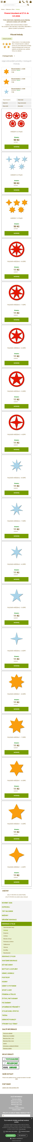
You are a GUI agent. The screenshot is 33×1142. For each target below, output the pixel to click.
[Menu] (1, 2)
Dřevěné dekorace (9, 920)
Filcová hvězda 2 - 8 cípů (16, 478)
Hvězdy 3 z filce (16, 132)
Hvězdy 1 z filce (16, 218)
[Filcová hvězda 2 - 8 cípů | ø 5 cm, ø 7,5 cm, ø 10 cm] (16, 465)
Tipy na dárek (7, 911)
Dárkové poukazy (9, 1020)
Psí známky (6, 1003)
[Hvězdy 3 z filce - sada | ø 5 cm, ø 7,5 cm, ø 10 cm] (16, 119)
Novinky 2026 (7, 903)
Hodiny (5, 982)
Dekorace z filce (8, 924)
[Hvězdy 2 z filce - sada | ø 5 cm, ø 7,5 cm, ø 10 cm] (16, 162)
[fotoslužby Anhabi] (10, 1069)
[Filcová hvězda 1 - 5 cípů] (6, 81)
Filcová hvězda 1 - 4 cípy (16, 867)
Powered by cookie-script (16, 1140)
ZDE (16, 1079)
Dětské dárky (7, 965)
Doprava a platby (7, 1048)
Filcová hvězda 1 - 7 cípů (16, 737)
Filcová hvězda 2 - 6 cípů (16, 564)
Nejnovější (5, 106)
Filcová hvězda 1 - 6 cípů (18, 68)
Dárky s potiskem (9, 986)
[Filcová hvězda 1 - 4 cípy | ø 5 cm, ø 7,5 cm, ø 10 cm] (16, 854)
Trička (4, 1015)
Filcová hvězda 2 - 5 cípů (18, 88)
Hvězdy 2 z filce (16, 175)
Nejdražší (5, 103)
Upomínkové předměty (11, 1007)
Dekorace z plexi (8, 956)
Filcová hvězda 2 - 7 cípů (16, 521)
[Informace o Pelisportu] (10, 1064)
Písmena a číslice (8, 941)
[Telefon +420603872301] (24, 3)
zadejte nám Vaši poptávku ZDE (10, 1087)
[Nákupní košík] (31, 2)
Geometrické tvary (8, 927)
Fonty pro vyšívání (7, 1033)
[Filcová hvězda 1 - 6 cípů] (6, 71)
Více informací (22, 1129)
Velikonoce (6, 944)
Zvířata (5, 936)
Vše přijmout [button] (10, 1135)
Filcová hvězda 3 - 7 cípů (16, 305)
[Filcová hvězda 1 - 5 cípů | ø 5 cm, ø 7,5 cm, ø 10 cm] (16, 811)
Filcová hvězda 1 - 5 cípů (18, 78)
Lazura (5, 1043)
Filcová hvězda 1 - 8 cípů (16, 694)
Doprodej (6, 907)
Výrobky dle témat (9, 1024)
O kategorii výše (7, 56)
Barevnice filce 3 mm (8, 1041)
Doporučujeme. (7, 100)
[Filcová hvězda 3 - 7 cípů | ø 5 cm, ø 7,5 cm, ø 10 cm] (16, 292)
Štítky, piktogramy (10, 998)
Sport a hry (7, 990)
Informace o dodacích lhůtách (10, 1046)
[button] (16, 1138)
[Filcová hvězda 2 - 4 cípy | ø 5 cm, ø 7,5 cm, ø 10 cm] (16, 638)
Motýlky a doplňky (10, 969)
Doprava (5, 933)
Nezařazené (6, 953)
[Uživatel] (20, 2)
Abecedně (20, 106)
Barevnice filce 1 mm (8, 1038)
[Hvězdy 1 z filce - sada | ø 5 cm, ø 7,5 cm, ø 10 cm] (16, 206)
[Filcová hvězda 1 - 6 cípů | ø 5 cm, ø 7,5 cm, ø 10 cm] (16, 768)
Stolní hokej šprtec (10, 1011)
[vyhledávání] (28, 2)
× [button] (31, 1118)
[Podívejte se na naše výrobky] (10, 1060)
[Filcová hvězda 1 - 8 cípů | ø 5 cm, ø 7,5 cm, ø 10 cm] (16, 681)
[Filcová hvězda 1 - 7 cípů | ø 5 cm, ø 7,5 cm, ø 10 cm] (16, 725)
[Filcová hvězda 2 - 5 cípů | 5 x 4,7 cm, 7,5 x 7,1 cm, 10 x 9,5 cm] (16, 595)
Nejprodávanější (22, 103)
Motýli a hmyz (7, 939)
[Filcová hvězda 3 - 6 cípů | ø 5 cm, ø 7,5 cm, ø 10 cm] (16, 335)
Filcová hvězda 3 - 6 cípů (16, 348)
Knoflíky (5, 950)
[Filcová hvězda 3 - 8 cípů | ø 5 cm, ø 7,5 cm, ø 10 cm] (16, 249)
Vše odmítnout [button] (22, 1135)
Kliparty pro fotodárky (8, 1036)
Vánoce (5, 947)
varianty (16, 147)
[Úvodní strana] (5, 2)
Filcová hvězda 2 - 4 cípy (16, 651)
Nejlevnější (20, 100)
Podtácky (6, 977)
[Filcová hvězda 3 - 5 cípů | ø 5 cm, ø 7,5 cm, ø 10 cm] (16, 379)
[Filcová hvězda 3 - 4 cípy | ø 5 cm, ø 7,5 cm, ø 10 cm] (16, 422)
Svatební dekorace (9, 961)
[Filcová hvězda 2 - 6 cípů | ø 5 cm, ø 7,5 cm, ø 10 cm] (16, 552)
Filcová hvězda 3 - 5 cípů (16, 391)
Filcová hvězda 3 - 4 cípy (16, 434)
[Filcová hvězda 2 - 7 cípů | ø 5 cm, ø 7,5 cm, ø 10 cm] (16, 508)
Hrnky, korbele (8, 973)
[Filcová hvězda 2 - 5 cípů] (6, 91)
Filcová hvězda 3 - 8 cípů (16, 261)
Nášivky (5, 915)
